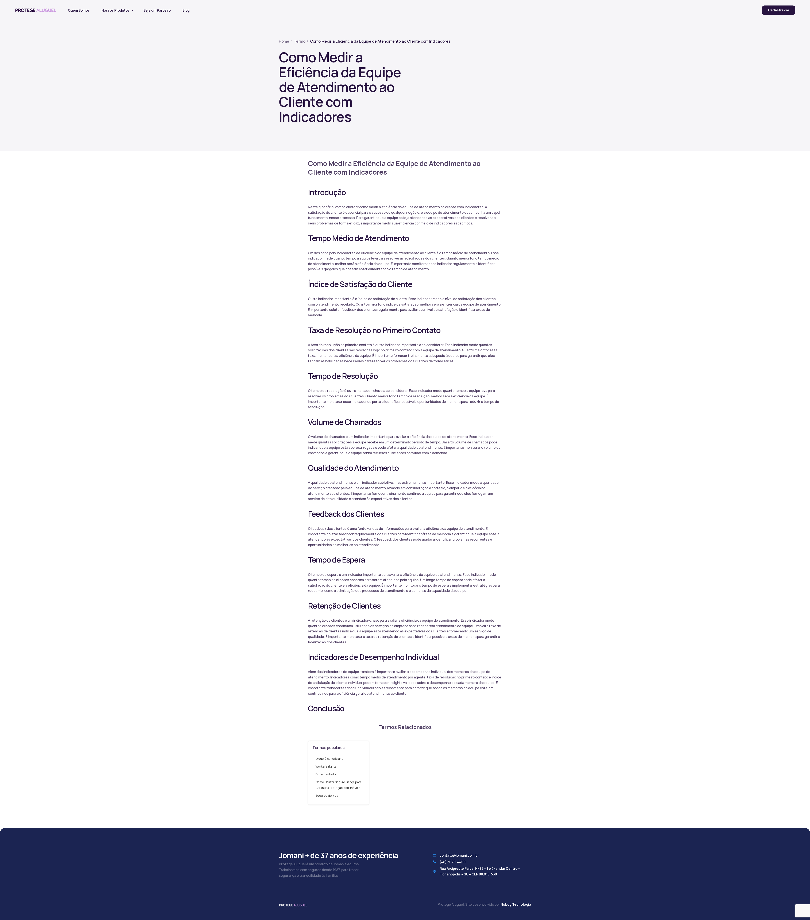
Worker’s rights (326, 766)
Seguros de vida (327, 796)
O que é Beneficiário (329, 759)
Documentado (326, 774)
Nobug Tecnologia (516, 904)
